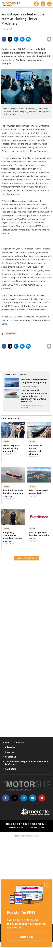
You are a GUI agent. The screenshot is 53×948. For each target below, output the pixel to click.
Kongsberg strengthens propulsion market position (12, 536)
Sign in (16, 33)
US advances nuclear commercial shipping (35, 449)
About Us (9, 752)
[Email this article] (28, 39)
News (6, 441)
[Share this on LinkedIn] (16, 39)
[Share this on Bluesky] (22, 39)
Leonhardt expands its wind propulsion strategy (13, 493)
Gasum (36, 386)
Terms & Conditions (16, 824)
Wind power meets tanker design (38, 491)
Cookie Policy (37, 824)
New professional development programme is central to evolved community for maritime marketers (34, 396)
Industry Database (14, 742)
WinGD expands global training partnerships (11, 448)
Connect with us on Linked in (23, 798)
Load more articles (26, 558)
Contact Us (10, 756)
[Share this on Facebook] (4, 39)
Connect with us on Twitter (14, 798)
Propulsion (10, 333)
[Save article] (49, 39)
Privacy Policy (16, 827)
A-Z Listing (10, 768)
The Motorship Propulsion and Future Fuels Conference (27, 762)
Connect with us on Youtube (42, 798)
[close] (51, 33)
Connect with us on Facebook (5, 798)
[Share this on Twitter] (10, 39)
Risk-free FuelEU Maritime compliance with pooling (34, 381)
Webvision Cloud (33, 836)
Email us (32, 798)
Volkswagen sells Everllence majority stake (39, 535)
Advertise (10, 747)
